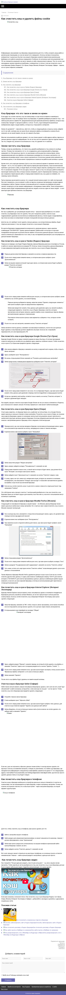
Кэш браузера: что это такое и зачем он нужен (17, 78)
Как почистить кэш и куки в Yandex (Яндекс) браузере (23, 87)
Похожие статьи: (11, 109)
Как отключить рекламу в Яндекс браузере (47, 927)
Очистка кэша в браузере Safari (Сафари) (18, 100)
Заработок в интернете (14, 986)
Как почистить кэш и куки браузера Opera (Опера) (21, 92)
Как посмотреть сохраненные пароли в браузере (32, 920)
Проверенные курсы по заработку (41, 986)
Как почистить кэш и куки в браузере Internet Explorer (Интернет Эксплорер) (30, 97)
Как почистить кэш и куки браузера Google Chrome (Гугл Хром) (25, 90)
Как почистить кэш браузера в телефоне (15, 103)
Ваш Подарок (26, 986)
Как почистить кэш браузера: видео (13, 106)
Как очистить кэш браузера (11, 85)
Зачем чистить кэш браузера (11, 81)
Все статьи (4, 989)
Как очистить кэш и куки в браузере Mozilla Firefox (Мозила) (25, 95)
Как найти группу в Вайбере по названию (44, 930)
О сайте (55, 986)
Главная (3, 986)
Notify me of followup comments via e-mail (16, 975)
